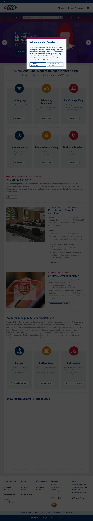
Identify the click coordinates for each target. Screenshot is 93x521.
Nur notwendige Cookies (54, 64)
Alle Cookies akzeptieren (35, 64)
